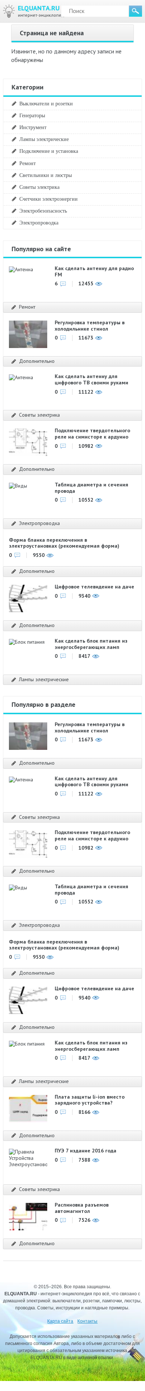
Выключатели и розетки (46, 103)
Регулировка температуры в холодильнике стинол (90, 325)
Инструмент (32, 127)
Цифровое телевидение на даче (94, 586)
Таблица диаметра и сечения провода (91, 487)
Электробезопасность (43, 210)
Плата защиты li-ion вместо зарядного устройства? (90, 1099)
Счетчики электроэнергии (48, 198)
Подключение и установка (48, 151)
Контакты (87, 1321)
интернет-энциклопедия (43, 11)
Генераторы (32, 115)
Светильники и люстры (45, 175)
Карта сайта (60, 1321)
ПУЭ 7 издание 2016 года (85, 1150)
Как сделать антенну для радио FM (94, 271)
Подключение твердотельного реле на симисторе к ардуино (92, 433)
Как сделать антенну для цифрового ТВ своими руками (91, 379)
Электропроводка (38, 222)
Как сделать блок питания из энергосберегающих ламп (91, 643)
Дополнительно (37, 361)
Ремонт (27, 163)
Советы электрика (39, 187)
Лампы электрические (44, 139)
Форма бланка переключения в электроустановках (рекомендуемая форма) (64, 543)
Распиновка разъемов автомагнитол (82, 1207)
